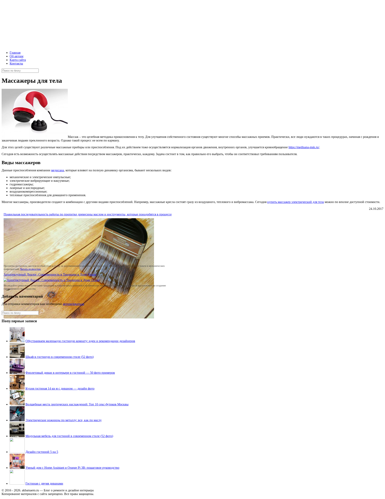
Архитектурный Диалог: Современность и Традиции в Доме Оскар (50, 274)
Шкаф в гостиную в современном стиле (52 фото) (59, 357)
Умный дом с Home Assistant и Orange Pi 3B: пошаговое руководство (72, 467)
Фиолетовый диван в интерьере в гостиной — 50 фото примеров (70, 372)
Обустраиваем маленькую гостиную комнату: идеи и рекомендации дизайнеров (80, 341)
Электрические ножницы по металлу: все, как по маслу (63, 420)
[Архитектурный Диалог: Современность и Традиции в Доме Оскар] (51, 280)
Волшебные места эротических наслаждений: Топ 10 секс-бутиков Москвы (77, 404)
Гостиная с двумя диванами (44, 483)
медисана (57, 170)
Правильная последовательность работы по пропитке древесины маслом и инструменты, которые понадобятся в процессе (88, 214)
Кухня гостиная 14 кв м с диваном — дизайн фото (59, 388)
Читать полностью (30, 269)
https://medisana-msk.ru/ (304, 147)
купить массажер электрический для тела (295, 202)
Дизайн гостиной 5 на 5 (41, 452)
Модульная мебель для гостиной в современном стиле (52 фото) (69, 436)
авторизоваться (73, 304)
